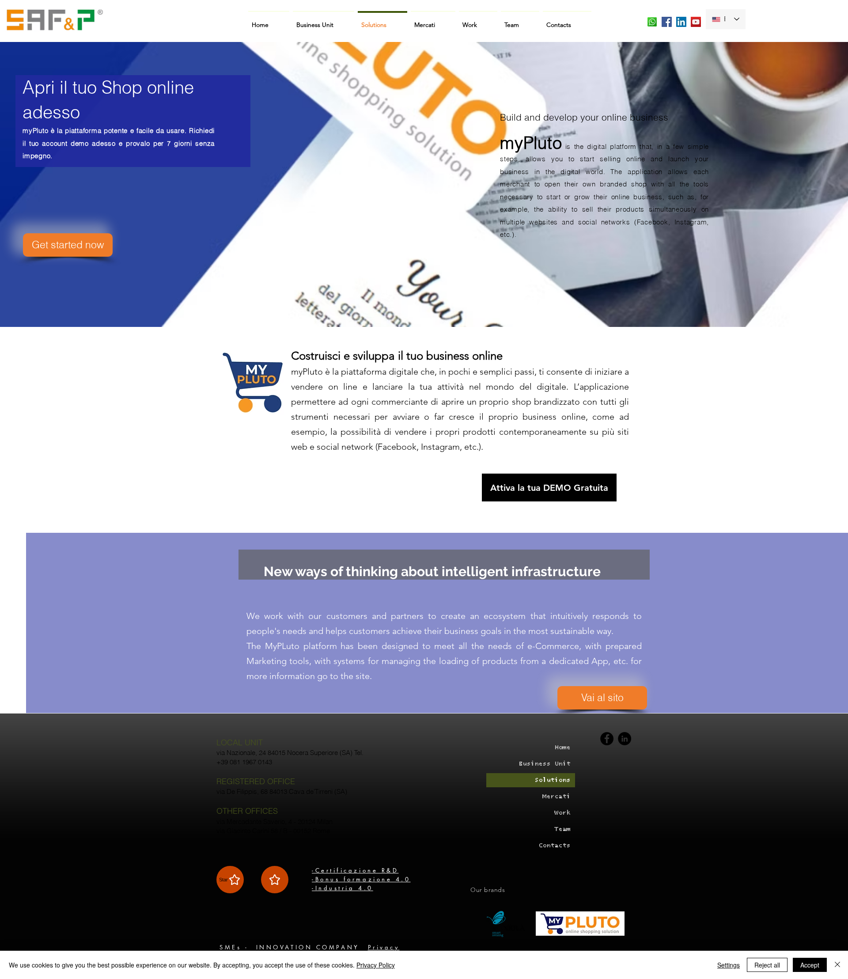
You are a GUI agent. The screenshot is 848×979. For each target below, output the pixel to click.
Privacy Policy (375, 964)
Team (562, 829)
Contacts (554, 845)
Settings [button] (728, 964)
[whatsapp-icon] (652, 22)
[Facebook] (606, 738)
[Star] (274, 879)
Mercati (556, 796)
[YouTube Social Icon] (696, 22)
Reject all (767, 964)
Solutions (552, 780)
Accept (809, 964)
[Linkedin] (624, 738)
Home (562, 747)
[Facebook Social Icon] (667, 22)
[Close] (837, 965)
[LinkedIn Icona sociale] (681, 22)
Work (562, 812)
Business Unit (544, 763)
